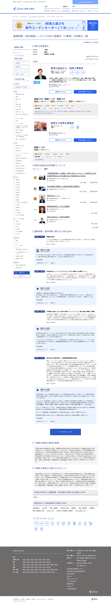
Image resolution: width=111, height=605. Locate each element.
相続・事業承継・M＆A (90, 555)
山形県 (44, 559)
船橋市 (84, 448)
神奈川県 (48, 562)
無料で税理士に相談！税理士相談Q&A (76, 571)
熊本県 (36, 572)
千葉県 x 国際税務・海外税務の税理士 (37, 16)
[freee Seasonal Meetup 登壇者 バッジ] (63, 523)
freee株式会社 (16, 599)
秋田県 (40, 559)
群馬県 (32, 562)
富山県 (28, 564)
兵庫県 (40, 567)
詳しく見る (83, 182)
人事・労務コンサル (80, 510)
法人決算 (44, 508)
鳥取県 (24, 569)
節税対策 (73, 508)
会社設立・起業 (65, 508)
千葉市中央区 (46, 459)
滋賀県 (28, 567)
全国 (14, 557)
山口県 (40, 569)
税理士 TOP (15, 16)
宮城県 (36, 559)
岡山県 (32, 569)
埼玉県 (36, 562)
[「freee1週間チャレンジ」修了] (74, 523)
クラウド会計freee (71, 581)
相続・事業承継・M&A (38, 510)
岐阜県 (48, 564)
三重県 (24, 567)
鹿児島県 (48, 572)
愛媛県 (52, 569)
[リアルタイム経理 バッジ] (85, 523)
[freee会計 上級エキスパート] (41, 523)
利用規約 (33, 599)
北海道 (24, 559)
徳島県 (44, 569)
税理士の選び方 (75, 10)
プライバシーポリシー (41, 599)
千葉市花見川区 (55, 459)
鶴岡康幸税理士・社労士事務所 (58, 206)
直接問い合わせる (60, 91)
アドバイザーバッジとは (92, 59)
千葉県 (40, 562)
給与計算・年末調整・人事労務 (65, 510)
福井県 (36, 564)
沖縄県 (53, 572)
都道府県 (18, 63)
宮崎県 (44, 572)
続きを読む (40, 259)
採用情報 (28, 599)
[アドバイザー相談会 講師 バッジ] (69, 523)
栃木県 (28, 562)
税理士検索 (46, 10)
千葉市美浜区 (63, 459)
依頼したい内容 (20, 74)
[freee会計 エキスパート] (36, 523)
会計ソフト (83, 10)
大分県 (40, 572)
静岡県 (52, 564)
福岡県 (24, 572)
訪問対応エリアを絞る (21, 87)
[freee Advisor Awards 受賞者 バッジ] (52, 523)
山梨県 (40, 564)
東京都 (44, 562)
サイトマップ (70, 586)
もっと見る (95, 227)
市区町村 (18, 66)
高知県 (56, 569)
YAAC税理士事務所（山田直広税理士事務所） (64, 186)
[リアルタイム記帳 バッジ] (80, 523)
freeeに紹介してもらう (85, 91)
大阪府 (36, 567)
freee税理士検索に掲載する (85, 2)
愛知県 (56, 564)
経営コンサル (50, 510)
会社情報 (22, 599)
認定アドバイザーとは (93, 10)
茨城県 (24, 562)
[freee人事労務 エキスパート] (47, 523)
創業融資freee (70, 583)
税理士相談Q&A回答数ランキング (75, 568)
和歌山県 (48, 567)
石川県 (32, 564)
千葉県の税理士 (23, 16)
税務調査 (92, 508)
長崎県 (32, 572)
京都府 (32, 567)
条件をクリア (21, 275)
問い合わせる (94, 182)
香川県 (48, 569)
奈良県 (44, 567)
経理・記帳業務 (54, 508)
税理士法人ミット (53, 196)
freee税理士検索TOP (72, 588)
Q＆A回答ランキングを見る (91, 42)
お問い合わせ (51, 599)
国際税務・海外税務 (81, 560)
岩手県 (32, 559)
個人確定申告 (36, 508)
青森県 (28, 559)
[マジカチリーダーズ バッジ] (90, 523)
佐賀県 (28, 572)
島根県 (28, 569)
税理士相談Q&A (66, 10)
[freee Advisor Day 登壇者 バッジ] (58, 523)
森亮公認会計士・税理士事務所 (58, 217)
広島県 (36, 569)
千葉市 (40, 459)
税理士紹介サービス (56, 10)
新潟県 (24, 564)
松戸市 (70, 459)
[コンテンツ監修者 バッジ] (41, 529)
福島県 (48, 559)
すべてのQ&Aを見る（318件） (65, 431)
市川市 (88, 448)
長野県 (44, 564)
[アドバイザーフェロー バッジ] (36, 529)
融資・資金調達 (83, 508)
